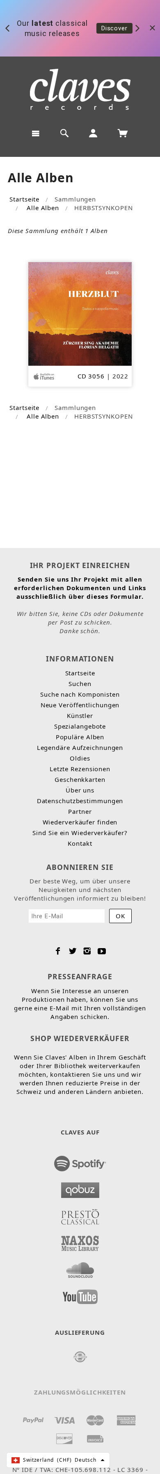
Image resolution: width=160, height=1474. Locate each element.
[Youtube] (102, 951)
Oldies (80, 758)
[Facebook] (58, 951)
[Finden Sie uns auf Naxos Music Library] (80, 1241)
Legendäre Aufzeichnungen (80, 747)
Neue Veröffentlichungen (80, 705)
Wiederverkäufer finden (80, 822)
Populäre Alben (80, 737)
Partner (79, 811)
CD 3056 (91, 376)
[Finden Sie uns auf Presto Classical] (80, 1214)
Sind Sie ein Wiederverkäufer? (79, 833)
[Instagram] (87, 951)
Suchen (80, 683)
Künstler (80, 715)
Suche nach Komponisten (80, 694)
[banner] (80, 89)
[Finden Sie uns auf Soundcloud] (80, 1267)
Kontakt (80, 843)
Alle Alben (43, 208)
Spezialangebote (80, 726)
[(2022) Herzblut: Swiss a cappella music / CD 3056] (80, 313)
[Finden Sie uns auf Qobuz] (80, 1188)
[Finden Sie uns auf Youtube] (80, 1294)
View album (118, 29)
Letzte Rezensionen (80, 769)
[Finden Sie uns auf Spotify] (80, 1161)
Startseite (24, 199)
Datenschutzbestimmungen (80, 801)
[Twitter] (73, 951)
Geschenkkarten (80, 779)
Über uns (80, 790)
